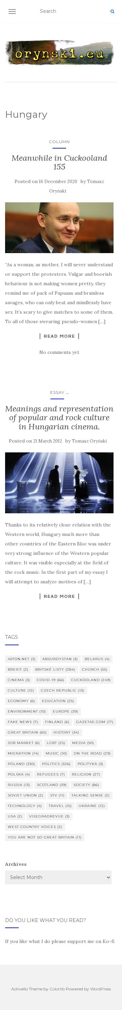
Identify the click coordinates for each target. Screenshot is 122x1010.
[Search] (112, 11)
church (94, 669)
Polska (19, 774)
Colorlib (57, 988)
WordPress (100, 988)
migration (23, 753)
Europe (65, 711)
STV (57, 795)
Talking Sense (91, 795)
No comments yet (59, 352)
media (83, 743)
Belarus (97, 659)
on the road (92, 753)
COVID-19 (50, 680)
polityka (90, 764)
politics (56, 764)
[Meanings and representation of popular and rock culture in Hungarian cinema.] (59, 482)
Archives (15, 864)
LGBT (56, 743)
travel (60, 806)
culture (21, 690)
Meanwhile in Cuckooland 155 (59, 162)
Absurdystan (60, 659)
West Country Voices (35, 827)
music (56, 753)
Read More (59, 336)
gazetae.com (95, 722)
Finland (57, 722)
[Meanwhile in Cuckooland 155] (59, 227)
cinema (19, 680)
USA (15, 816)
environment (27, 711)
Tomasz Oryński (89, 441)
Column (59, 141)
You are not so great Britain (45, 837)
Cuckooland (91, 680)
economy (21, 701)
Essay (57, 392)
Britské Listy (55, 669)
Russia (19, 785)
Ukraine (92, 806)
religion (86, 774)
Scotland (52, 785)
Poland (21, 764)
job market (24, 743)
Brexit (18, 669)
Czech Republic (62, 690)
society (86, 785)
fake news (23, 722)
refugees (51, 774)
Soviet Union (25, 795)
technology (25, 806)
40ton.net (22, 659)
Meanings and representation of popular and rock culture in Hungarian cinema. (59, 417)
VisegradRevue (49, 816)
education (58, 701)
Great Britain (27, 732)
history (66, 732)
